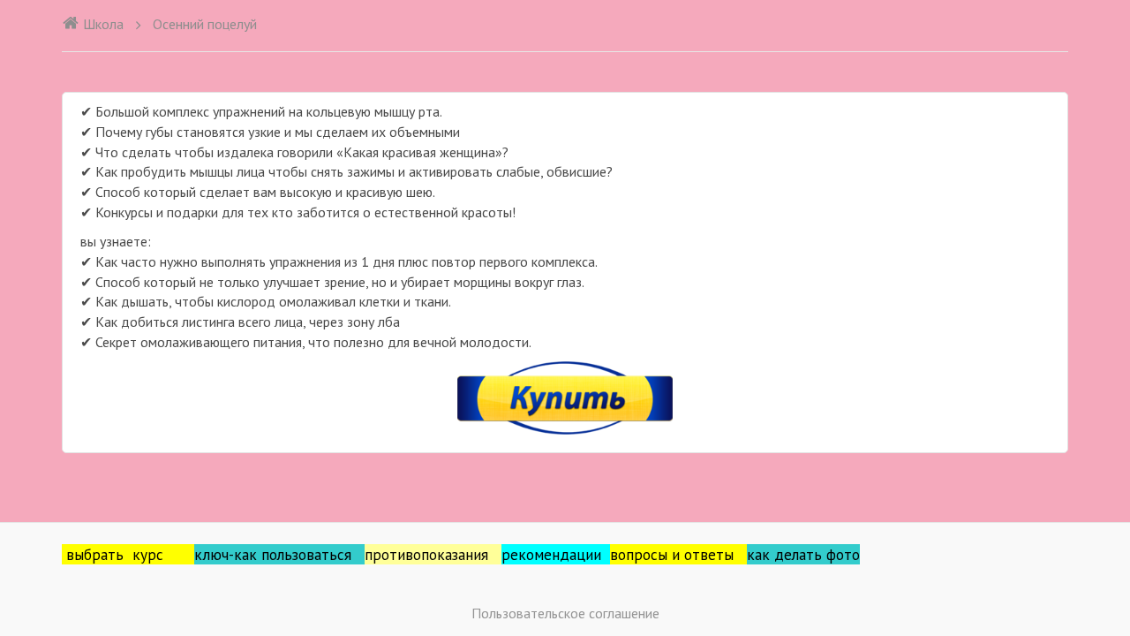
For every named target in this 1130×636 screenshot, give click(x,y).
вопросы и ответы (678, 554)
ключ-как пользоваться (279, 554)
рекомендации (555, 554)
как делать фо (795, 554)
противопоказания (433, 554)
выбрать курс (130, 554)
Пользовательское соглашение (565, 613)
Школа (103, 24)
